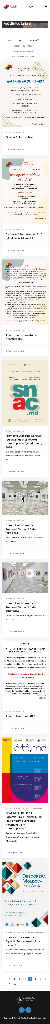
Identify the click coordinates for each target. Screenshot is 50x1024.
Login (30, 6)
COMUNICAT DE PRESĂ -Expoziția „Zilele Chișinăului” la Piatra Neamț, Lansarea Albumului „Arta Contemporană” (24, 820)
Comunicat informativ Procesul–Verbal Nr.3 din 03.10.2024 (21, 529)
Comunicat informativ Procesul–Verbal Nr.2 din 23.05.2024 (21, 607)
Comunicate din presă (24, 56)
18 (15, 984)
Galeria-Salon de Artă (19, 137)
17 (10, 984)
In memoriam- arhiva (24, 51)
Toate (12, 40)
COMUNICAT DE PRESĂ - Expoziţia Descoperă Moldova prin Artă (24, 941)
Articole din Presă (24, 45)
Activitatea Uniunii (29, 40)
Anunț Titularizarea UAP (20, 716)
